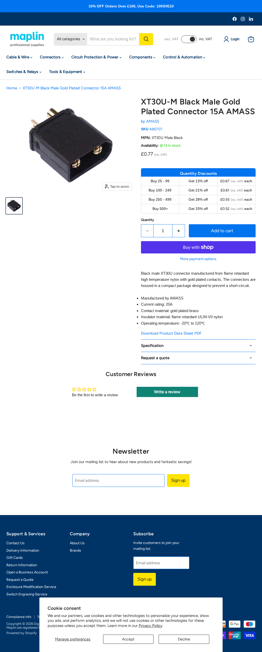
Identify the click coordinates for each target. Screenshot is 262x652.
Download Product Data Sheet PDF (171, 333)
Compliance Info (18, 617)
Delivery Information (22, 550)
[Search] (146, 39)
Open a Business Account (27, 572)
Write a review (167, 391)
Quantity (147, 220)
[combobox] (113, 39)
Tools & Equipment (66, 71)
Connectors (51, 57)
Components (141, 57)
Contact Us (15, 543)
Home (11, 88)
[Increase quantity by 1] (178, 230)
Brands (75, 550)
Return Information (21, 565)
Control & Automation (183, 57)
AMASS (152, 121)
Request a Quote (20, 580)
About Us (77, 543)
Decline (184, 639)
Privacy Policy (150, 625)
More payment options (198, 259)
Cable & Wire (18, 57)
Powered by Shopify (21, 633)
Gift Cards (14, 557)
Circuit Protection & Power (95, 57)
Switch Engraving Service (26, 594)
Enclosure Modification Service (31, 587)
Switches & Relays (22, 71)
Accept (128, 639)
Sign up (178, 480)
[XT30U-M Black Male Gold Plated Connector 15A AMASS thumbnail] (14, 206)
